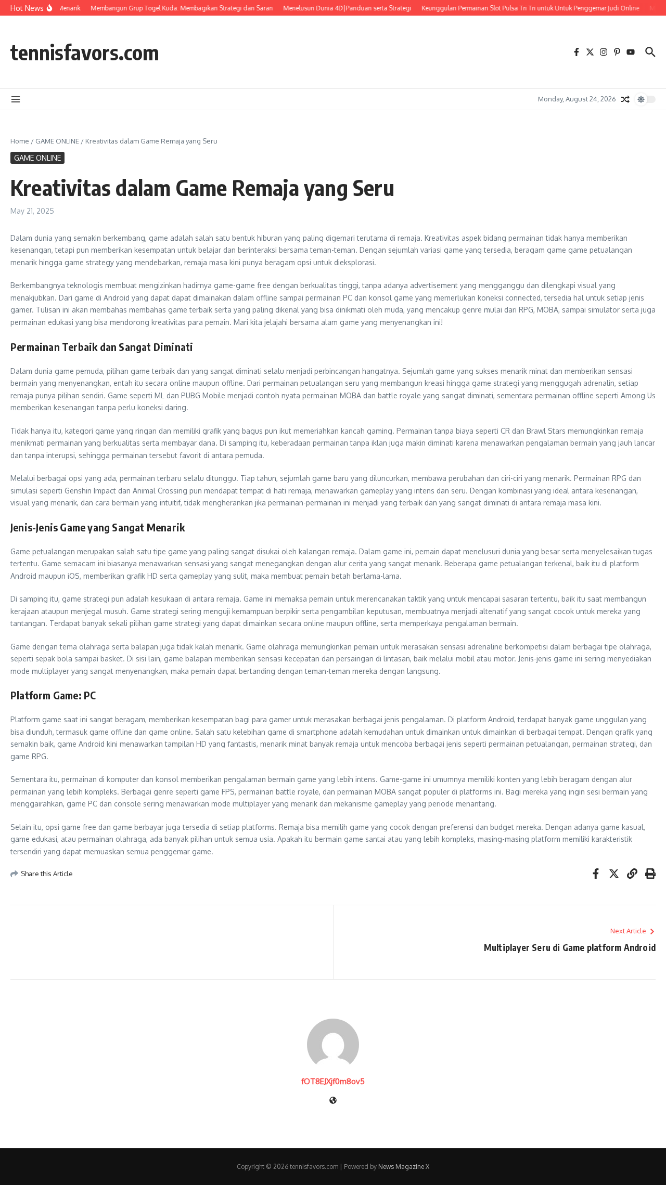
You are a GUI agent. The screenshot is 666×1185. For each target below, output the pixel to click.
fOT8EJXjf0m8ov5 (333, 1081)
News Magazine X (403, 1166)
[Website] (333, 1101)
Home (19, 141)
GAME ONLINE (57, 141)
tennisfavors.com (84, 52)
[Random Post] (625, 99)
